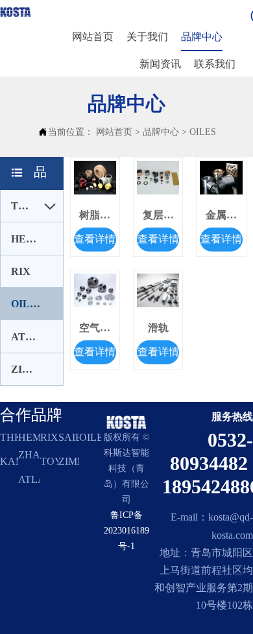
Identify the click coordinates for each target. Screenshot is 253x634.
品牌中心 (161, 132)
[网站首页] (15, 12)
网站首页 (114, 132)
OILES (202, 132)
